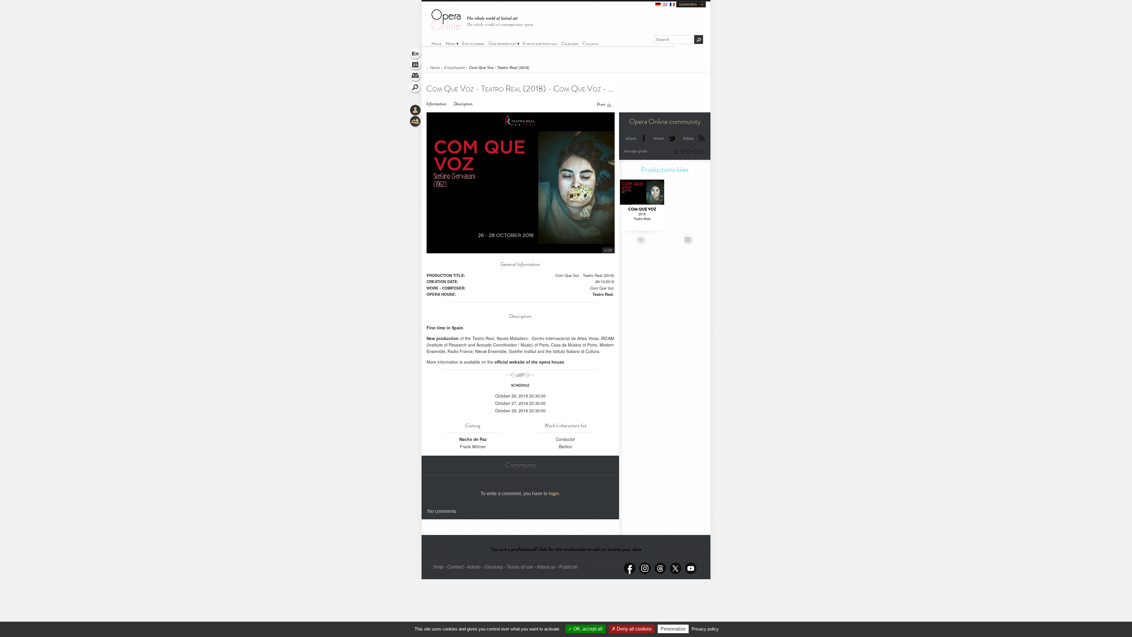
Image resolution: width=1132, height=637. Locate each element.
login (554, 493)
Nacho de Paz (473, 439)
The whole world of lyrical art (492, 18)
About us (546, 566)
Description (463, 104)
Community (416, 122)
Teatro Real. (603, 294)
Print (601, 104)
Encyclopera (454, 67)
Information (436, 104)
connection (688, 4)
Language (416, 54)
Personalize (673, 628)
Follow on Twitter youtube (691, 568)
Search (416, 88)
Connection (416, 110)
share (631, 138)
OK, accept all (587, 628)
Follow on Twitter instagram (645, 568)
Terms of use (520, 566)
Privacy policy (705, 628)
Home (435, 67)
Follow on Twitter (675, 568)
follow (688, 138)
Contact (455, 566)
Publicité (568, 566)
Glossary (416, 77)
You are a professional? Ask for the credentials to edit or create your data (566, 549)
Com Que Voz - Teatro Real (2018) (499, 67)
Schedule (416, 65)
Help (438, 566)
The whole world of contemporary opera (500, 24)
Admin (474, 566)
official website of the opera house (529, 362)
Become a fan (629, 568)
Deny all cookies (633, 628)
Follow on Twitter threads (660, 568)
